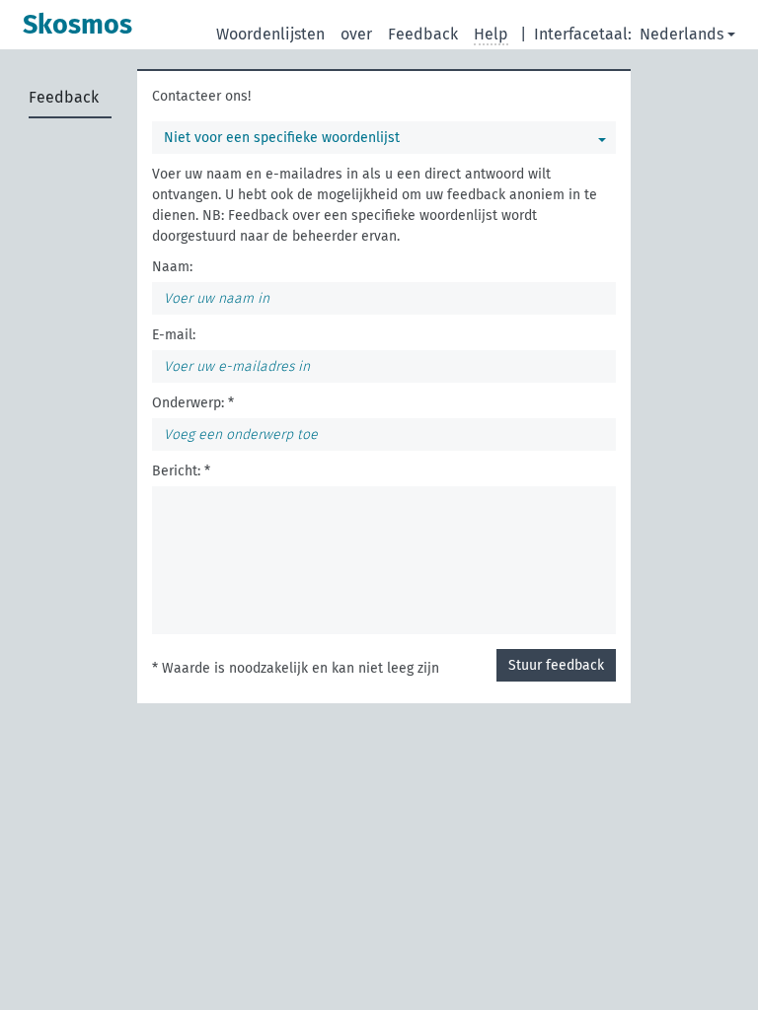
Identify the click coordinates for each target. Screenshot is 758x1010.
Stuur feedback (556, 665)
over (356, 34)
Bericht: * (181, 471)
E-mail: (173, 334)
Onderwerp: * (193, 403)
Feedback (423, 34)
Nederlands (681, 34)
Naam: (172, 266)
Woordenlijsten (270, 34)
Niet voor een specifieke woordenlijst (282, 137)
